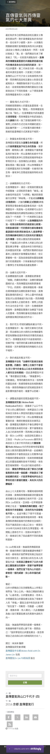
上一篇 (8, 693)
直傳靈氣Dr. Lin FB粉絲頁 (18, 658)
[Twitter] (17, 717)
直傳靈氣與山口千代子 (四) (23, 696)
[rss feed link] (10, 724)
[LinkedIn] (26, 717)
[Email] (35, 717)
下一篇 (8, 701)
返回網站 (12, 2)
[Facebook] (8, 717)
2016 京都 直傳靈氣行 (20, 704)
